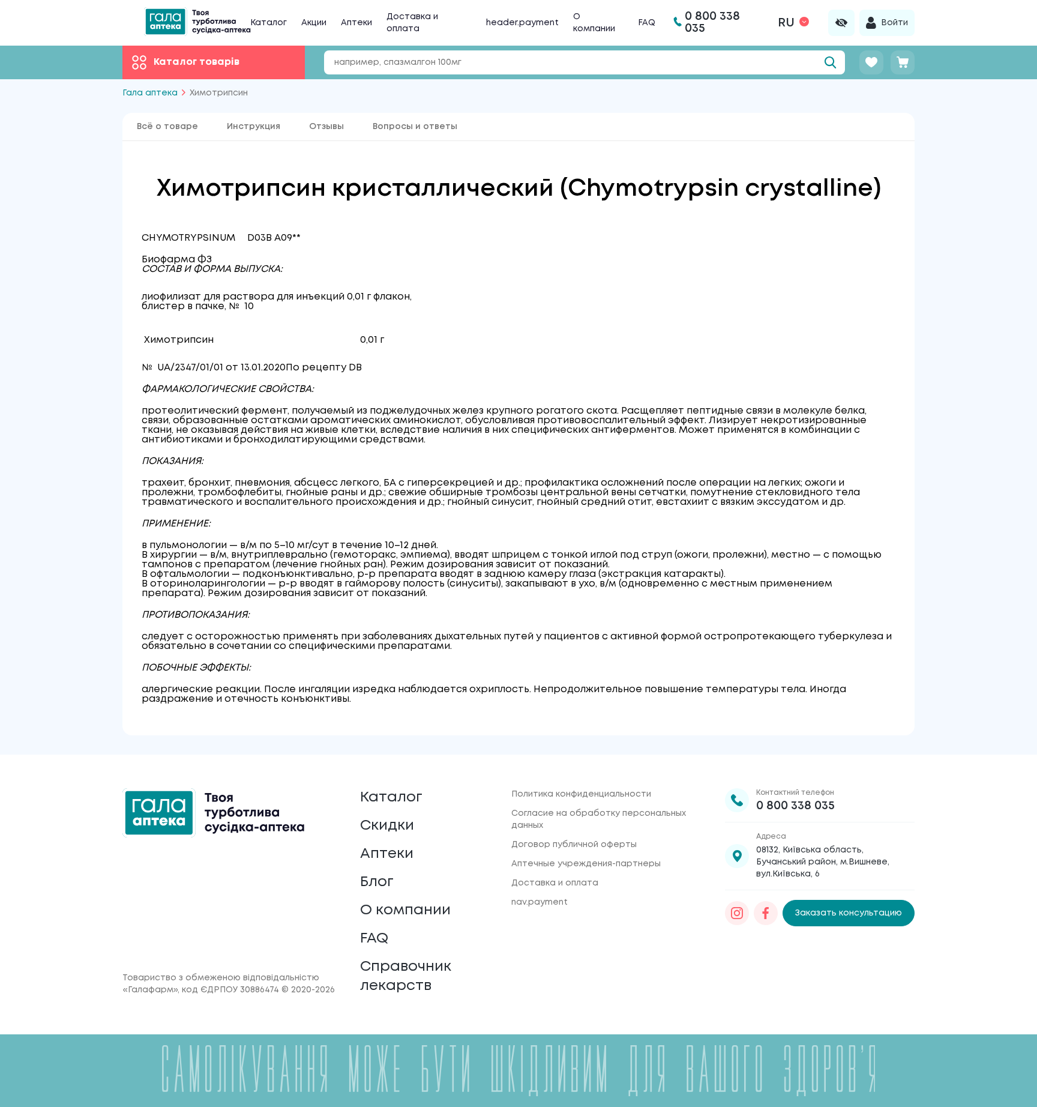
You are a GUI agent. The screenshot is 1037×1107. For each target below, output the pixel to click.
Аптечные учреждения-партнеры (586, 863)
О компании (405, 910)
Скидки (387, 825)
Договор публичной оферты (574, 844)
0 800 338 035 (795, 806)
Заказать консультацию (848, 913)
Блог (377, 882)
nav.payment (539, 902)
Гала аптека (150, 93)
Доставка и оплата (554, 883)
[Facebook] (766, 913)
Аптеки (356, 22)
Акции (313, 22)
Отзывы (326, 126)
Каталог (268, 22)
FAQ (646, 22)
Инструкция (253, 126)
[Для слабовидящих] (841, 23)
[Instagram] (737, 913)
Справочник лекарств (405, 976)
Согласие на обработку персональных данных (598, 819)
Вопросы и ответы (415, 126)
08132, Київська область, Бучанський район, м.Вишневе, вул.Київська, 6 (822, 862)
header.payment (522, 22)
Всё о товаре (167, 126)
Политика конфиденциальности (581, 794)
